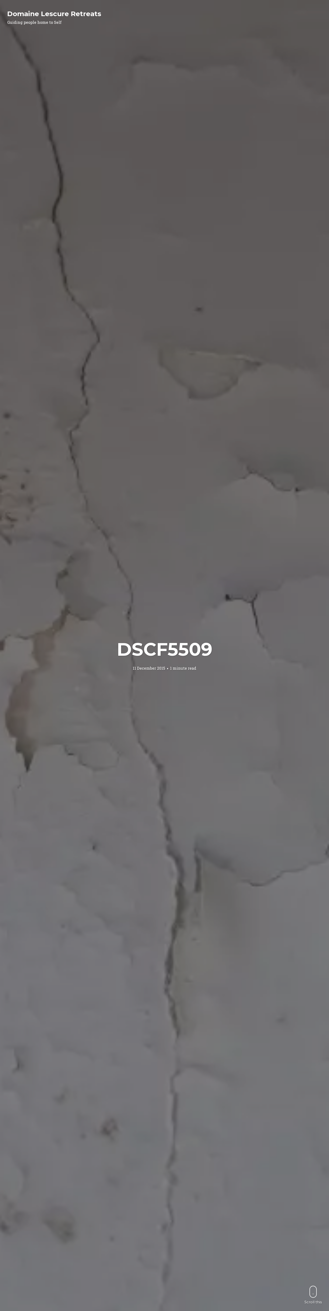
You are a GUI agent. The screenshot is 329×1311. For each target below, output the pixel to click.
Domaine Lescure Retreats (54, 14)
